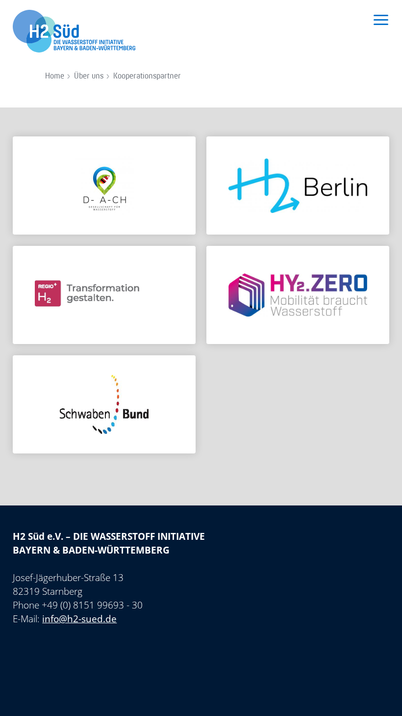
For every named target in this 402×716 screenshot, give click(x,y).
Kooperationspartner (147, 76)
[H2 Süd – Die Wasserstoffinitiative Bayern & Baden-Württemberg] (74, 28)
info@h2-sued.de (79, 618)
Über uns (88, 76)
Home (54, 76)
